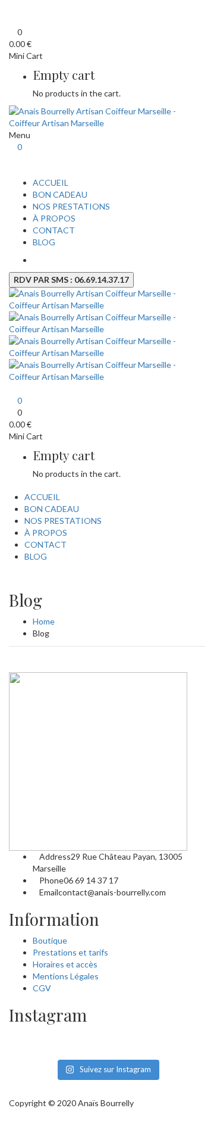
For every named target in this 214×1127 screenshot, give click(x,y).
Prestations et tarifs (70, 952)
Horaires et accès (65, 964)
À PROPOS (54, 218)
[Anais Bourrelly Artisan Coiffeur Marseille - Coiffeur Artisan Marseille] (107, 116)
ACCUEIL (50, 182)
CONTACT (54, 230)
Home (44, 621)
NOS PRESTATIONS (71, 206)
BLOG (44, 242)
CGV (42, 988)
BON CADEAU (60, 194)
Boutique (50, 940)
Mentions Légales (66, 976)
